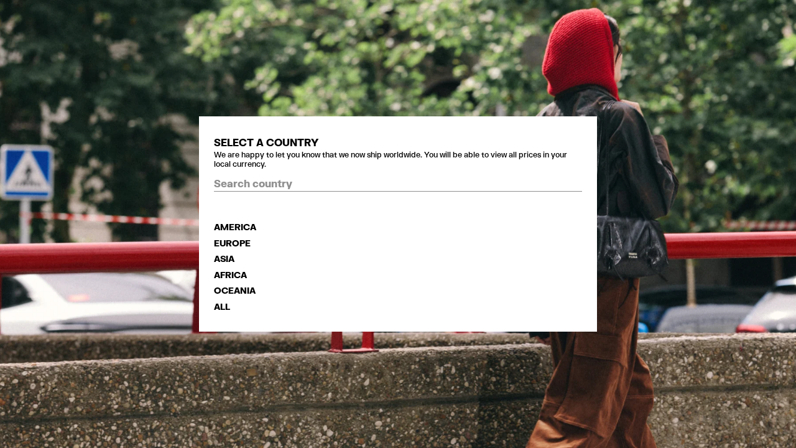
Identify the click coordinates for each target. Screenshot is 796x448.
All (222, 306)
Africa (230, 274)
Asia (224, 258)
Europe (232, 243)
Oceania (235, 290)
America (235, 227)
